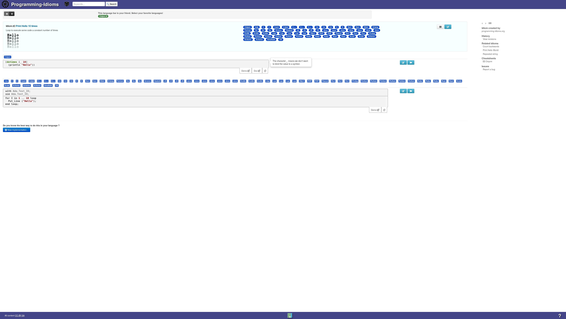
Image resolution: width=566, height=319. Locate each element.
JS (298, 30)
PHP (321, 33)
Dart (349, 27)
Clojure (248, 27)
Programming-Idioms (35, 4)
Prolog (372, 33)
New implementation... (17, 129)
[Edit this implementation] (403, 91)
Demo (244, 70)
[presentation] (6, 81)
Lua (281, 33)
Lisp (274, 33)
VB (280, 39)
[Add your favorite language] (11, 14)
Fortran (248, 30)
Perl (347, 33)
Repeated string (490, 53)
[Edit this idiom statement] (447, 27)
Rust (335, 36)
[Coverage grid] (290, 315)
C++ (294, 27)
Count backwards (491, 46)
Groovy (278, 30)
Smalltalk (271, 39)
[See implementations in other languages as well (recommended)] (6, 14)
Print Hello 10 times (26, 26)
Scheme (371, 36)
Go (256, 30)
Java (325, 30)
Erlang (375, 27)
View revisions (489, 39)
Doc (256, 70)
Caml (276, 27)
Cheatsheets (489, 58)
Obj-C (312, 33)
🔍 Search (111, 4)
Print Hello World (490, 50)
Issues (485, 66)
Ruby (308, 36)
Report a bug (489, 69)
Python (247, 36)
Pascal (339, 33)
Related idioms (490, 43)
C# (317, 27)
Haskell (289, 30)
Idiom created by (491, 28)
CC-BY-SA (19, 315)
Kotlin (247, 33)
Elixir (366, 27)
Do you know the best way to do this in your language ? (31, 125)
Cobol (285, 27)
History (486, 36)
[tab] (6, 81)
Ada (256, 27)
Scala (352, 36)
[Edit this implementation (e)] (403, 62)
